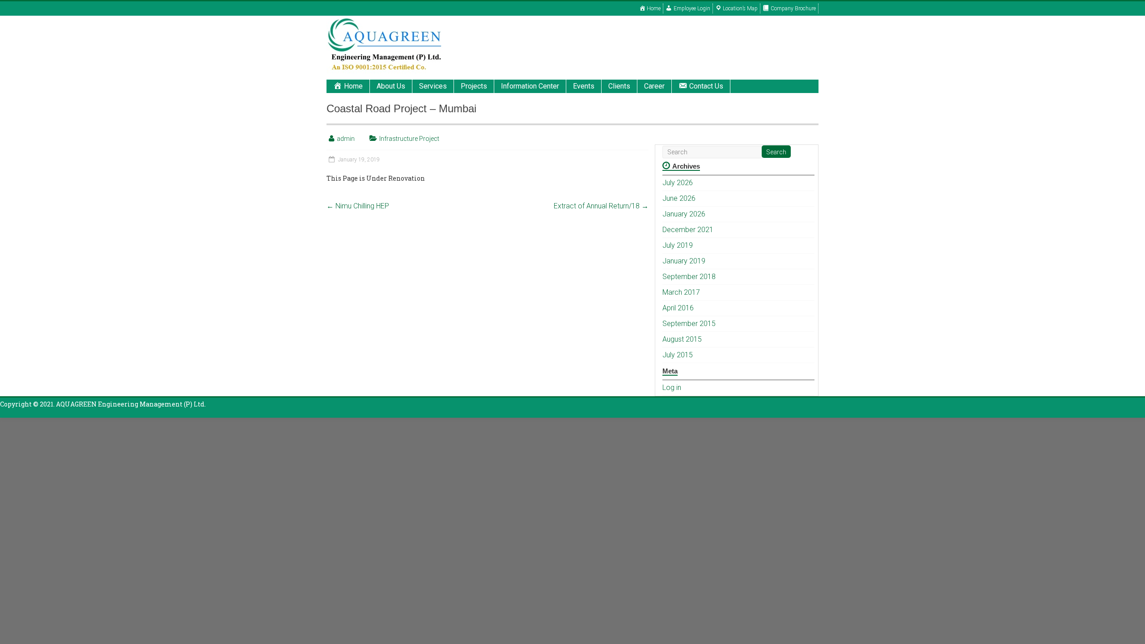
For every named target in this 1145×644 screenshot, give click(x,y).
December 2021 (687, 229)
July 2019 (677, 245)
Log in (671, 387)
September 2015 (689, 323)
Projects (474, 86)
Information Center (530, 86)
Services (433, 86)
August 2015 (682, 339)
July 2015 (677, 355)
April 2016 (678, 308)
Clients (619, 86)
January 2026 (683, 214)
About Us (391, 86)
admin (346, 138)
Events (583, 86)
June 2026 (678, 198)
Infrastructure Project (409, 138)
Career (654, 86)
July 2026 (677, 182)
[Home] (385, 20)
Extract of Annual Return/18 (601, 206)
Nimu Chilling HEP (358, 206)
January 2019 (683, 261)
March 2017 (681, 292)
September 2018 (689, 276)
